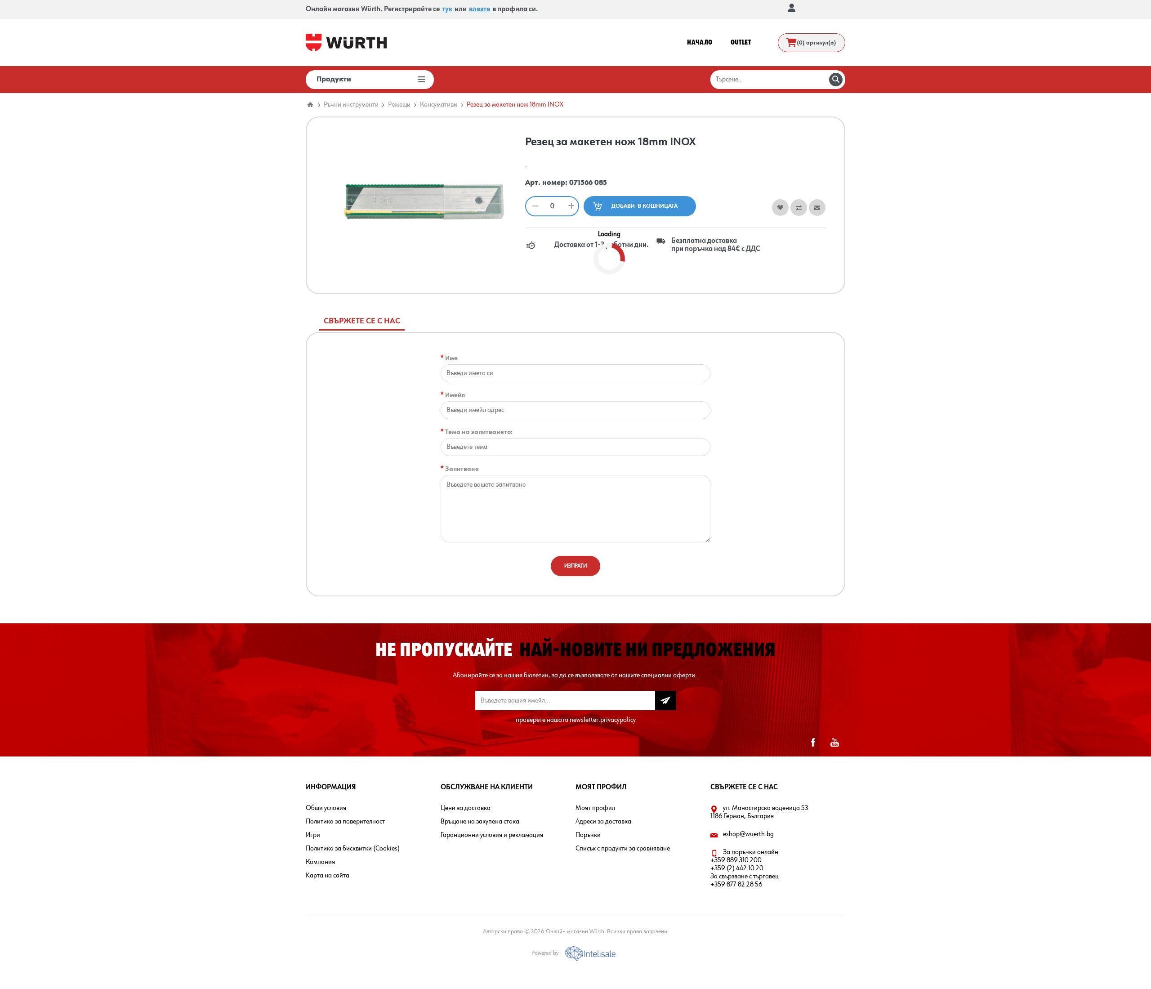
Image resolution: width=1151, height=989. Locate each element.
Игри (313, 835)
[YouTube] (834, 742)
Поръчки (588, 835)
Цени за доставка (466, 808)
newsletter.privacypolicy (603, 720)
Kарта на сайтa (327, 875)
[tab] (362, 321)
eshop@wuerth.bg (748, 834)
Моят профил (595, 808)
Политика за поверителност (345, 821)
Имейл (455, 395)
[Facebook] (813, 742)
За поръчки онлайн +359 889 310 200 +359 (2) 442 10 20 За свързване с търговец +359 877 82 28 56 (744, 868)
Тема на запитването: (479, 432)
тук (447, 9)
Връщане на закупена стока (480, 821)
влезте (479, 9)
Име (451, 358)
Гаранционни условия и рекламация (492, 835)
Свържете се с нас (362, 321)
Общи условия (326, 808)
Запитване (462, 468)
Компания (320, 862)
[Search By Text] (836, 79)
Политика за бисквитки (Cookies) (353, 848)
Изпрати (575, 566)
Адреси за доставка (603, 821)
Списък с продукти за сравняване (623, 848)
